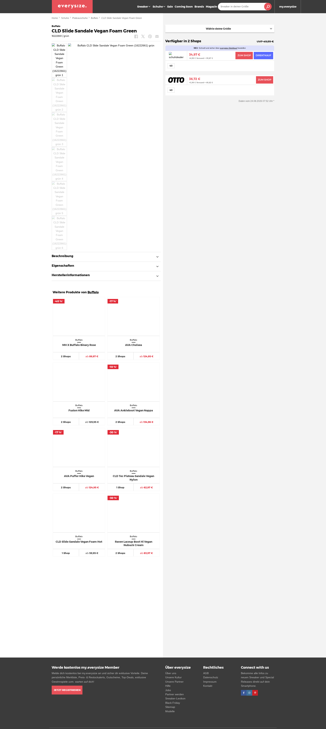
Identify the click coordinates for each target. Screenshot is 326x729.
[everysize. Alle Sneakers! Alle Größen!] (72, 6)
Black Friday (172, 702)
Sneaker (142, 6)
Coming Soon (184, 6)
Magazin (211, 6)
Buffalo (94, 18)
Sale (170, 6)
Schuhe (158, 6)
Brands (199, 6)
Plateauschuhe (80, 18)
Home (55, 18)
